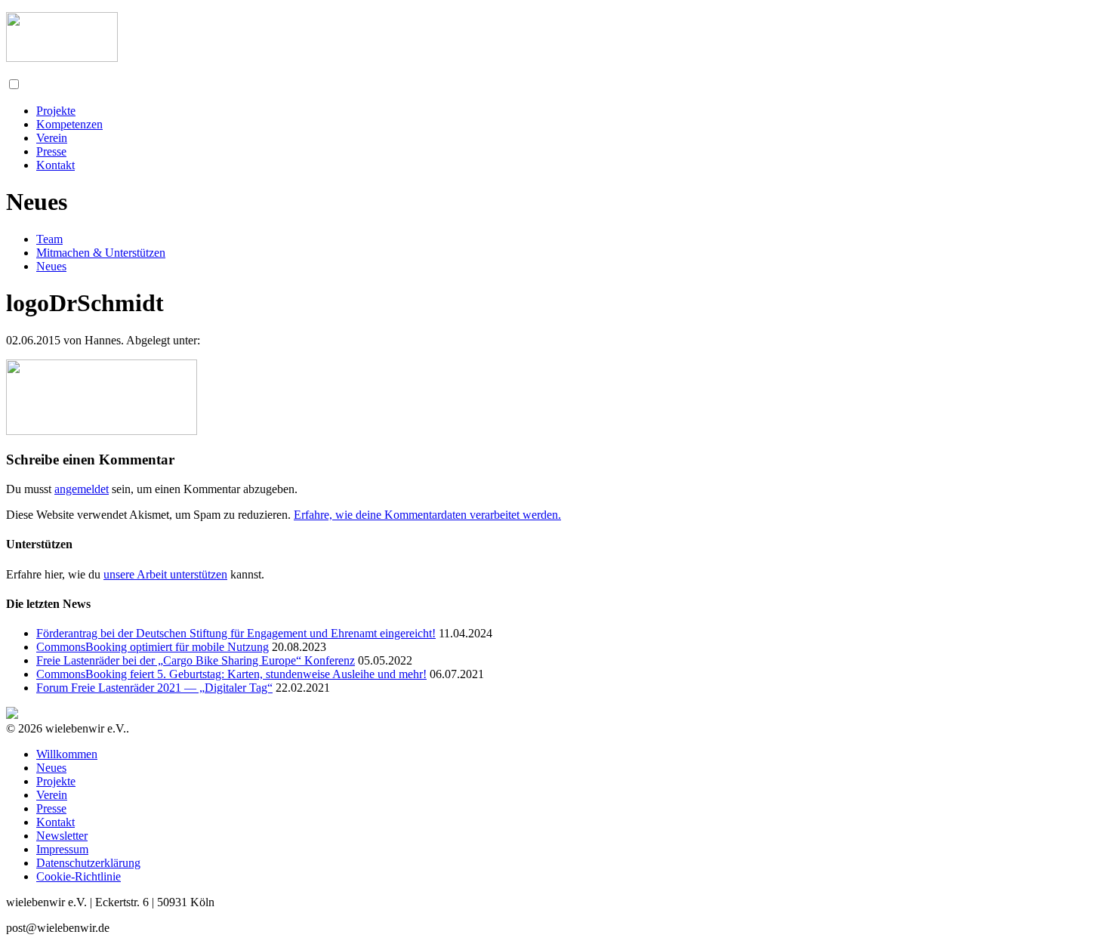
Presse (51, 151)
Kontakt (55, 165)
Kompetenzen (69, 124)
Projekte (56, 110)
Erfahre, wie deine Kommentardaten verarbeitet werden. (427, 514)
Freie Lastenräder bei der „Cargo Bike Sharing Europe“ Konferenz (195, 660)
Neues (51, 266)
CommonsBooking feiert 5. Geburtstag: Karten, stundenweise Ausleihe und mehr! (231, 674)
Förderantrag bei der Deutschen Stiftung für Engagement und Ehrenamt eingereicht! (236, 633)
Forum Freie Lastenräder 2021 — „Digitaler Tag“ (154, 687)
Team (49, 239)
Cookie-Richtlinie (78, 876)
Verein (51, 137)
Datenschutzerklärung (88, 862)
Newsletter (62, 835)
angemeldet (81, 489)
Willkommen (66, 754)
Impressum (62, 849)
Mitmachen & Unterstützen (100, 252)
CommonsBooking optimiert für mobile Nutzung (152, 646)
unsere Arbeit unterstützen (165, 574)
